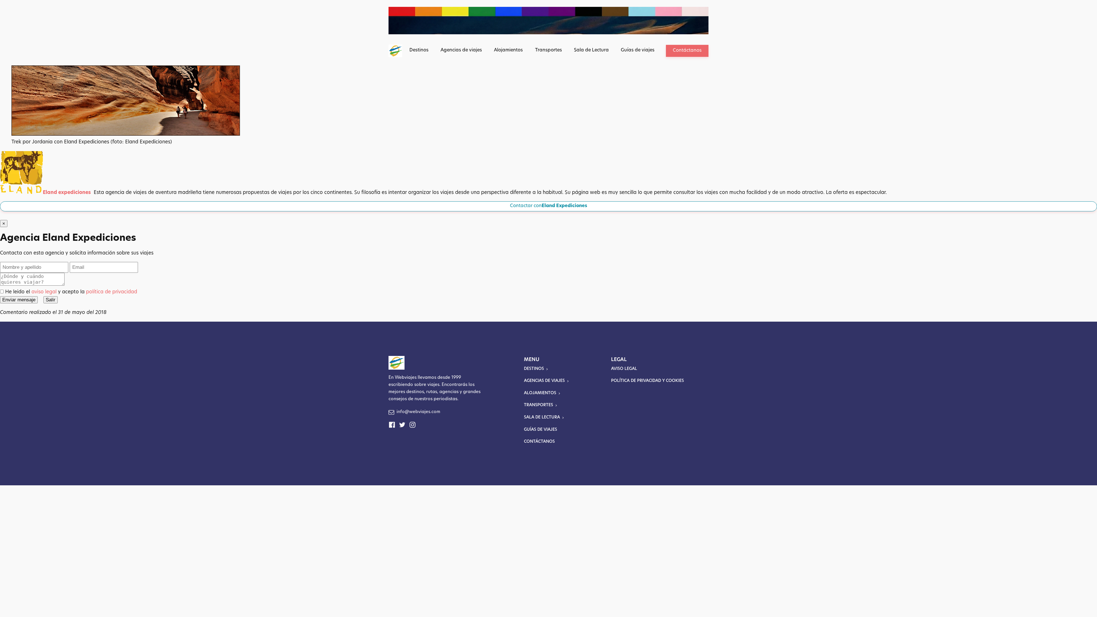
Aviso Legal (624, 369)
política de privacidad (111, 292)
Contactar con (548, 206)
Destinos (419, 50)
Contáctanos (687, 50)
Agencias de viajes (461, 50)
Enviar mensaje (18, 300)
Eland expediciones (67, 192)
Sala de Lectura (591, 50)
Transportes (548, 50)
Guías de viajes (637, 50)
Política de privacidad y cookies (647, 381)
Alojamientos (508, 50)
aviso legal (44, 292)
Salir (50, 300)
